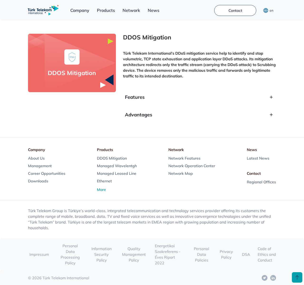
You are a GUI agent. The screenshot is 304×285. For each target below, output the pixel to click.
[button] (264, 278)
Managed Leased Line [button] (116, 173)
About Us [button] (36, 158)
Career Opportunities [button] (46, 173)
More (101, 189)
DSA (246, 254)
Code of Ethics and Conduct (267, 254)
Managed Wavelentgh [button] (117, 165)
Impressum (39, 254)
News (153, 10)
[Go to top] (297, 277)
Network (131, 10)
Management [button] (40, 165)
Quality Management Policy (134, 254)
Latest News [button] (258, 158)
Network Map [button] (180, 173)
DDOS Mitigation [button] (112, 158)
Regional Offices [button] (261, 182)
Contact (235, 10)
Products (106, 10)
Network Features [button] (184, 158)
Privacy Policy (226, 254)
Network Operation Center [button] (191, 165)
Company (79, 10)
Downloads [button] (38, 181)
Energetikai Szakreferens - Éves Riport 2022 (167, 254)
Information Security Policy (101, 254)
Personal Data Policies (201, 254)
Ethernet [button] (104, 181)
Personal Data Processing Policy (70, 254)
